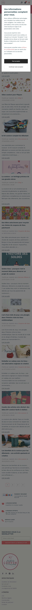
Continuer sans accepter (16, 67)
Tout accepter (16, 61)
